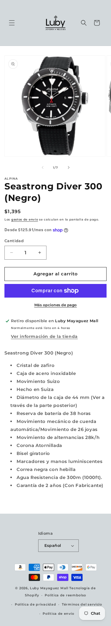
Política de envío (58, 613)
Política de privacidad (35, 604)
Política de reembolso (65, 595)
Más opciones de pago (55, 305)
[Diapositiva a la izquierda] (42, 167)
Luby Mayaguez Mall (49, 588)
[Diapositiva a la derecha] (68, 167)
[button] (11, 22)
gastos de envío (24, 219)
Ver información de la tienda (44, 336)
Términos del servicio (82, 604)
